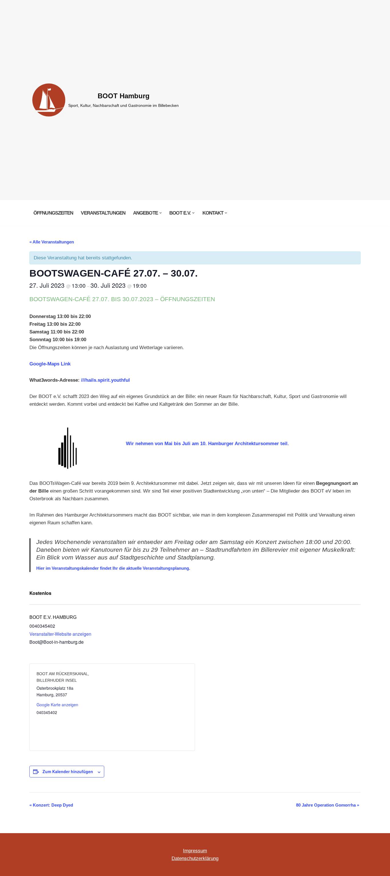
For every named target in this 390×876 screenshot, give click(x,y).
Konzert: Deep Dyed (51, 805)
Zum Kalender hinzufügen (68, 771)
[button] (160, 213)
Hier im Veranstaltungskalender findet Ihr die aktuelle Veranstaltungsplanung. (113, 568)
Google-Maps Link (50, 364)
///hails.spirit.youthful (105, 380)
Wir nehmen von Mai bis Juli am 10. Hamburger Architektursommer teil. (207, 443)
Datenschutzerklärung (195, 858)
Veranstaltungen (103, 213)
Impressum (195, 850)
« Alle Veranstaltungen (51, 241)
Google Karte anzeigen (57, 704)
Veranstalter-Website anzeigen (60, 634)
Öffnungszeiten (53, 213)
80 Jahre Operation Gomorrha (327, 805)
